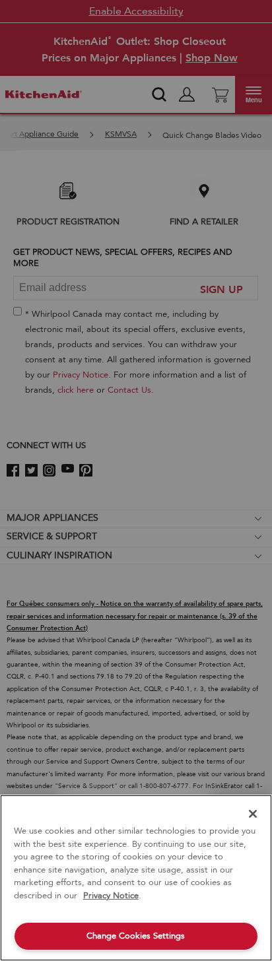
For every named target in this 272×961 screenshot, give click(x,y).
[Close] (252, 813)
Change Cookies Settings (135, 936)
